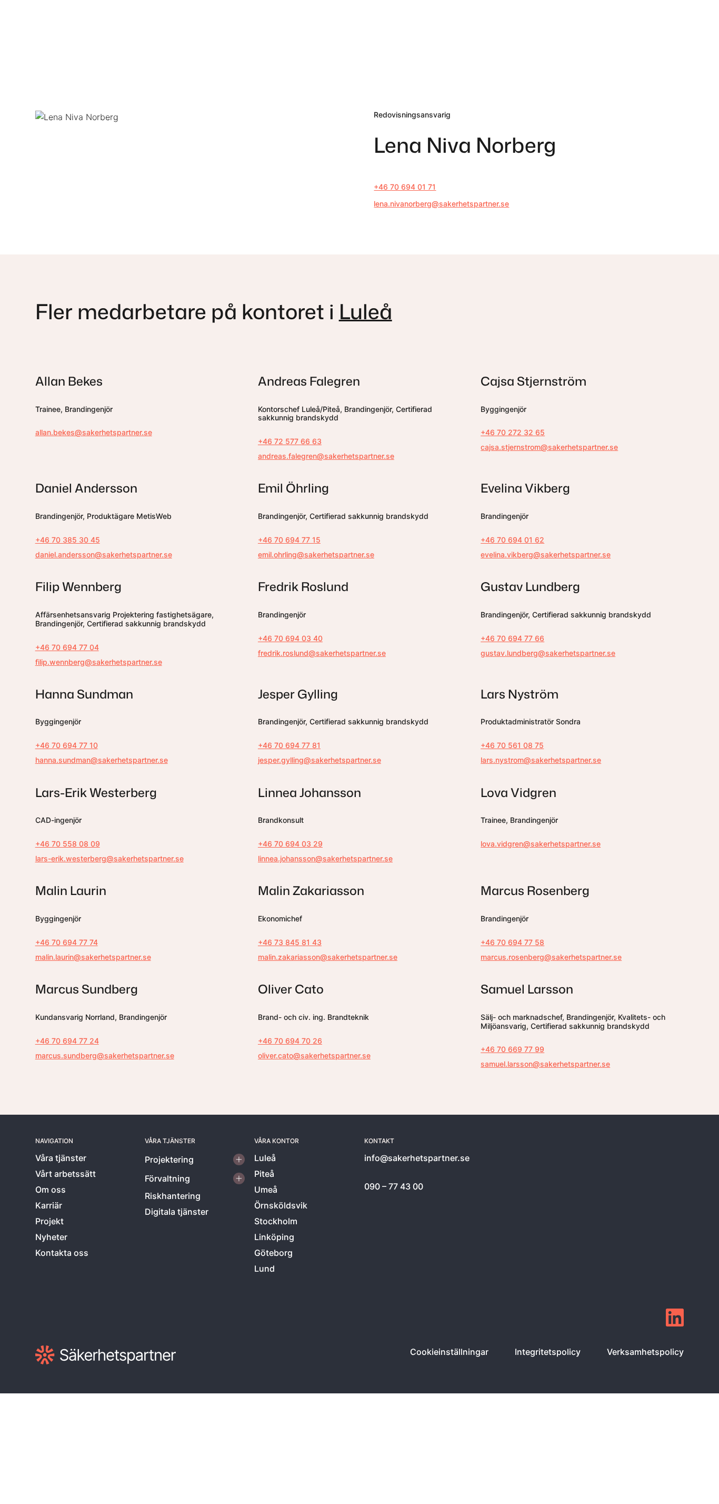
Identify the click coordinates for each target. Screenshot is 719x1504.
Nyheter (51, 1237)
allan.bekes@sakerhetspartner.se (93, 432)
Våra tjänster (60, 1158)
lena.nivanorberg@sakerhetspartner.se (441, 203)
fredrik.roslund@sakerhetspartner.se (322, 652)
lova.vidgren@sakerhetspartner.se (541, 843)
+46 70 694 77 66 (512, 638)
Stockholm (275, 1221)
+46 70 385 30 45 (67, 539)
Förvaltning (167, 1178)
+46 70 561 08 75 (512, 745)
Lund (264, 1268)
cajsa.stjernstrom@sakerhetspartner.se (549, 447)
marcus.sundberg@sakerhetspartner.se (104, 1055)
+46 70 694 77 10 (66, 745)
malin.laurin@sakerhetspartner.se (93, 956)
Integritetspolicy (548, 1351)
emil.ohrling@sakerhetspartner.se (316, 554)
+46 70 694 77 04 (67, 647)
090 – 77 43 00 (393, 1186)
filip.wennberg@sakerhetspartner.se (98, 661)
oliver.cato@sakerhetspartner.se (314, 1055)
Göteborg (273, 1253)
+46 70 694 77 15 (289, 539)
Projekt (49, 1221)
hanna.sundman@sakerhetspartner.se (101, 759)
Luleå (365, 311)
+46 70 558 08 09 (67, 843)
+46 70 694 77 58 (512, 942)
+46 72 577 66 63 (290, 441)
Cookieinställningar (449, 1351)
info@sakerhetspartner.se (417, 1158)
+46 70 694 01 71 (405, 186)
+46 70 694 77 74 (66, 942)
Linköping (274, 1237)
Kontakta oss (61, 1253)
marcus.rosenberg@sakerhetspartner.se (551, 956)
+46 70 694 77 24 (67, 1040)
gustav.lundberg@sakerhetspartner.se (548, 652)
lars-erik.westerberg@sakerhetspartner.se (109, 858)
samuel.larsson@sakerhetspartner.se (545, 1063)
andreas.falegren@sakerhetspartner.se (326, 455)
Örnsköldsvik (280, 1205)
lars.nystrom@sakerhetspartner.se (541, 759)
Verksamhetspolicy (645, 1351)
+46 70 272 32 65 (513, 432)
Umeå (265, 1189)
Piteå (264, 1173)
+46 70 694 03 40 (290, 638)
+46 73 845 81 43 (290, 942)
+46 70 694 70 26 (290, 1040)
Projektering (169, 1159)
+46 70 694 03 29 (290, 843)
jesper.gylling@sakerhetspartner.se (319, 759)
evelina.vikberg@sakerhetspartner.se (546, 554)
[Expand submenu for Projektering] (239, 1159)
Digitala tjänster (176, 1211)
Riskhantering (173, 1196)
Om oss (50, 1189)
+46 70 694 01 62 (512, 539)
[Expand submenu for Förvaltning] (239, 1178)
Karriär (48, 1205)
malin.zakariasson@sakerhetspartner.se (327, 956)
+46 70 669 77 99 (512, 1049)
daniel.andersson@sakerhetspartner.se (103, 554)
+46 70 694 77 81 (289, 745)
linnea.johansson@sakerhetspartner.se (325, 858)
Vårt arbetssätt (65, 1173)
